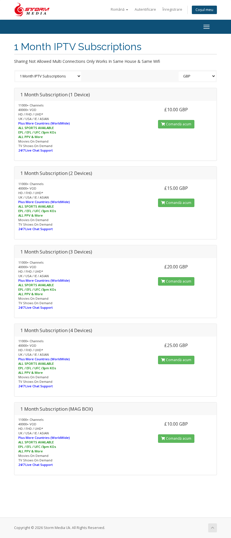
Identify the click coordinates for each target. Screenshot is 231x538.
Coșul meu (204, 9)
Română (118, 9)
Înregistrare (172, 9)
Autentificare (145, 9)
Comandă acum (178, 124)
